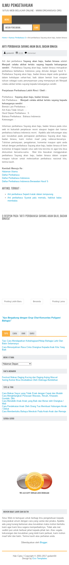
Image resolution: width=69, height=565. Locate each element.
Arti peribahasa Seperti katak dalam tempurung (30, 194)
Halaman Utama (10, 171)
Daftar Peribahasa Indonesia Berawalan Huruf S (25, 181)
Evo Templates (39, 558)
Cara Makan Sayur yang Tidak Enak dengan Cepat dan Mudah (32, 393)
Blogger (43, 542)
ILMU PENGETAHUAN (17, 5)
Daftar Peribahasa (10, 175)
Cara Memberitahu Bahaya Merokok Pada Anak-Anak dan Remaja (34, 411)
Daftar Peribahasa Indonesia (15, 178)
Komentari (31, 53)
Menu (7, 19)
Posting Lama (58, 301)
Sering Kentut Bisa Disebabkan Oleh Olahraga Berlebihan (30, 380)
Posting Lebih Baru (13, 301)
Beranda (37, 301)
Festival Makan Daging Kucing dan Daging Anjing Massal (29, 377)
